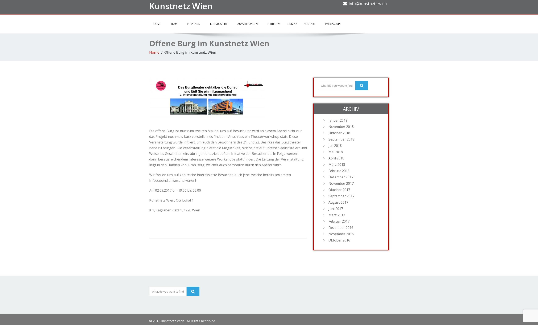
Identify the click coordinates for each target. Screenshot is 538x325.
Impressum (332, 24)
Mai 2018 (335, 152)
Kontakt (309, 24)
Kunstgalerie (219, 24)
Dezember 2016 (340, 228)
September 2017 (341, 196)
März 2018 (336, 164)
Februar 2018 (338, 171)
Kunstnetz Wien (180, 6)
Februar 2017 (338, 221)
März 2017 (336, 215)
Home (157, 24)
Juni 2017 (335, 209)
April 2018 (336, 158)
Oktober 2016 (339, 240)
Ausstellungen (247, 24)
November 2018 (341, 127)
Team (174, 24)
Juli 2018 (335, 145)
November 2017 (341, 183)
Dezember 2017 (340, 177)
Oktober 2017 (339, 190)
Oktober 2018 (339, 133)
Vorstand (193, 24)
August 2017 (338, 202)
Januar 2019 (337, 120)
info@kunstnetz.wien (368, 3)
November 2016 (341, 234)
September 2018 (341, 139)
